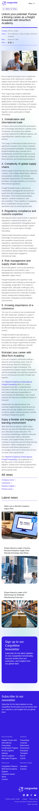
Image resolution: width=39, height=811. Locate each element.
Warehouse (24, 745)
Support (5, 771)
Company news (8, 480)
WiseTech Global (26, 763)
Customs (23, 743)
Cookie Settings (32, 804)
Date (3, 39)
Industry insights (8, 486)
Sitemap (24, 799)
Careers (23, 769)
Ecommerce (24, 748)
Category (4, 31)
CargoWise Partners (10, 766)
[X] (13, 42)
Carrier (23, 758)
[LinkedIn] (8, 42)
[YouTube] (35, 795)
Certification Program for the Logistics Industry (10, 750)
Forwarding (24, 740)
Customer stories (8, 774)
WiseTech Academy (9, 769)
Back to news (11, 9)
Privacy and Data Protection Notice (26, 801)
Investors (23, 766)
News (4, 777)
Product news (7, 489)
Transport (24, 753)
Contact (5, 779)
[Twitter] (31, 795)
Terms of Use (33, 799)
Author (4, 34)
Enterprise (24, 751)
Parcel (22, 756)
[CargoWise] (9, 3)
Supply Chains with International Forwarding (9, 742)
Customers (6, 483)
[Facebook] (10, 42)
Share (3, 42)
